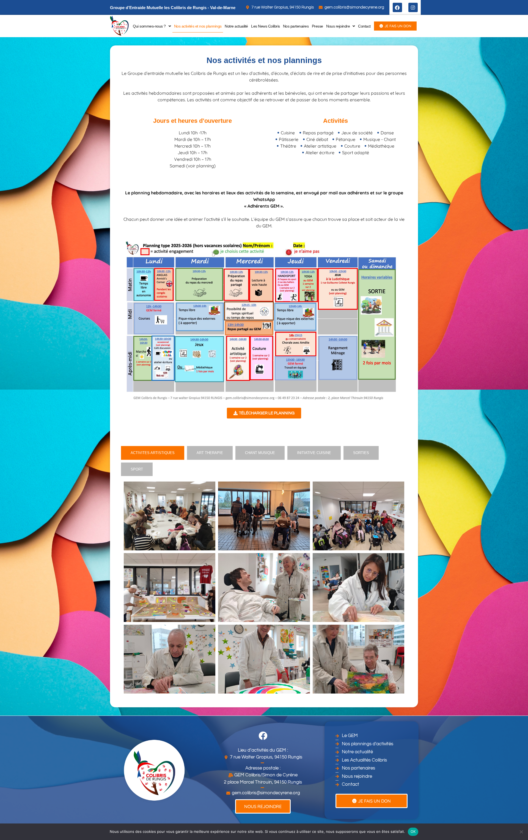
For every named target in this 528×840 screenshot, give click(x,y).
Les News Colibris (265, 26)
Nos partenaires (296, 26)
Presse (317, 26)
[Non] (521, 831)
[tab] (152, 453)
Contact (364, 26)
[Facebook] (397, 7)
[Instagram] (413, 7)
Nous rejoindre (338, 26)
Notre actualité (236, 26)
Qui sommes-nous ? (149, 26)
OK (413, 831)
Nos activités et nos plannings (198, 26)
